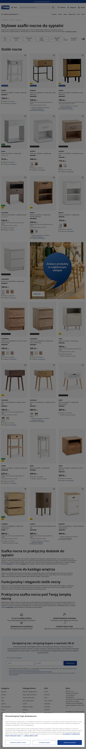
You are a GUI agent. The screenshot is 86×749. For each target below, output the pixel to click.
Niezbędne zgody (44, 742)
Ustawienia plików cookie (18, 742)
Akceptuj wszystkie (70, 742)
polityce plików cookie (31, 736)
